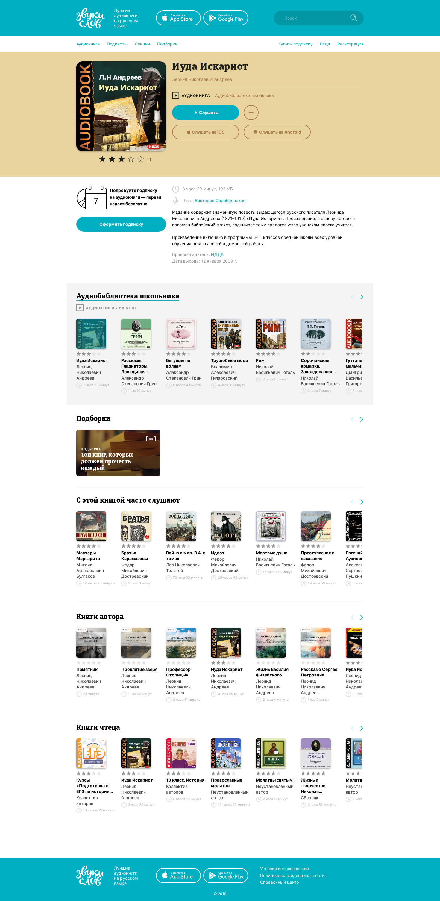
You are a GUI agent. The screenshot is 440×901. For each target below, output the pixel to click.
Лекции (142, 43)
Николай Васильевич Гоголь (275, 369)
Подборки (167, 43)
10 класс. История (185, 779)
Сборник (309, 797)
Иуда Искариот (92, 360)
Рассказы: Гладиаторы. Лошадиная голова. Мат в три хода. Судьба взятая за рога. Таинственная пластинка (140, 366)
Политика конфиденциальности (292, 875)
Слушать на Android (280, 131)
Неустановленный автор (229, 794)
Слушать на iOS (208, 131)
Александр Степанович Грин (139, 380)
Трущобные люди (229, 360)
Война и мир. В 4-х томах (185, 555)
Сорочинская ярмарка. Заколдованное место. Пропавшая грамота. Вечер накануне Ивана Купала (317, 366)
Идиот (217, 552)
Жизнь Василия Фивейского (272, 672)
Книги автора (100, 617)
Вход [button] (325, 43)
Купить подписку (295, 43)
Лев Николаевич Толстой (183, 567)
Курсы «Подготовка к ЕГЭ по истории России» (93, 785)
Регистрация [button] (350, 43)
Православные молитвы (226, 782)
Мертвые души (272, 552)
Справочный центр (279, 882)
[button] (88, 44)
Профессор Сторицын (178, 672)
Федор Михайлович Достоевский (134, 570)
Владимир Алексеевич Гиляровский (224, 372)
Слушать (208, 112)
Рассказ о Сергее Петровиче (319, 672)
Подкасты (117, 43)
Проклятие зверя (139, 669)
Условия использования (284, 868)
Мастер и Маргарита (88, 555)
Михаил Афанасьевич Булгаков (90, 570)
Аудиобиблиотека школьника (244, 95)
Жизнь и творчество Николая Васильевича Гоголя (314, 785)
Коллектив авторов (87, 800)
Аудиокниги (88, 43)
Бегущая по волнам (178, 363)
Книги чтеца (98, 728)
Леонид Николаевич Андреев (88, 372)
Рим (260, 360)
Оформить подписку (121, 224)
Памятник (87, 669)
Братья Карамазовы (134, 555)
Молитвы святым (274, 779)
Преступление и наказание (318, 555)
